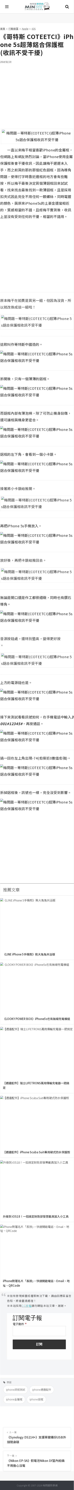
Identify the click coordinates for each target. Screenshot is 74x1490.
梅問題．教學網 (37, 7)
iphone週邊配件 (41, 1389)
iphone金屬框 (14, 1399)
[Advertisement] (37, 93)
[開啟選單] (7, 7)
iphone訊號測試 (15, 1389)
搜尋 (67, 7)
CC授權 (26, 1306)
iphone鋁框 (36, 1399)
